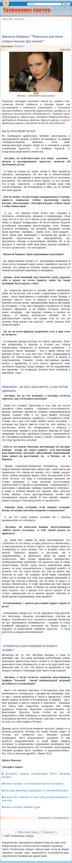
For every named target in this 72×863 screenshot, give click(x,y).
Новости (7, 18)
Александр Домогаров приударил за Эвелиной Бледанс (35, 790)
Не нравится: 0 (61, 817)
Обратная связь (27, 832)
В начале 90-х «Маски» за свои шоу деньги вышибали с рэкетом (36, 798)
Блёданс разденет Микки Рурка (21, 807)
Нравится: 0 (44, 817)
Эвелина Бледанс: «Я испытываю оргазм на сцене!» (33, 783)
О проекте (48, 832)
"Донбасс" (19, 46)
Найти (66, 4)
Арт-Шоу (19, 18)
